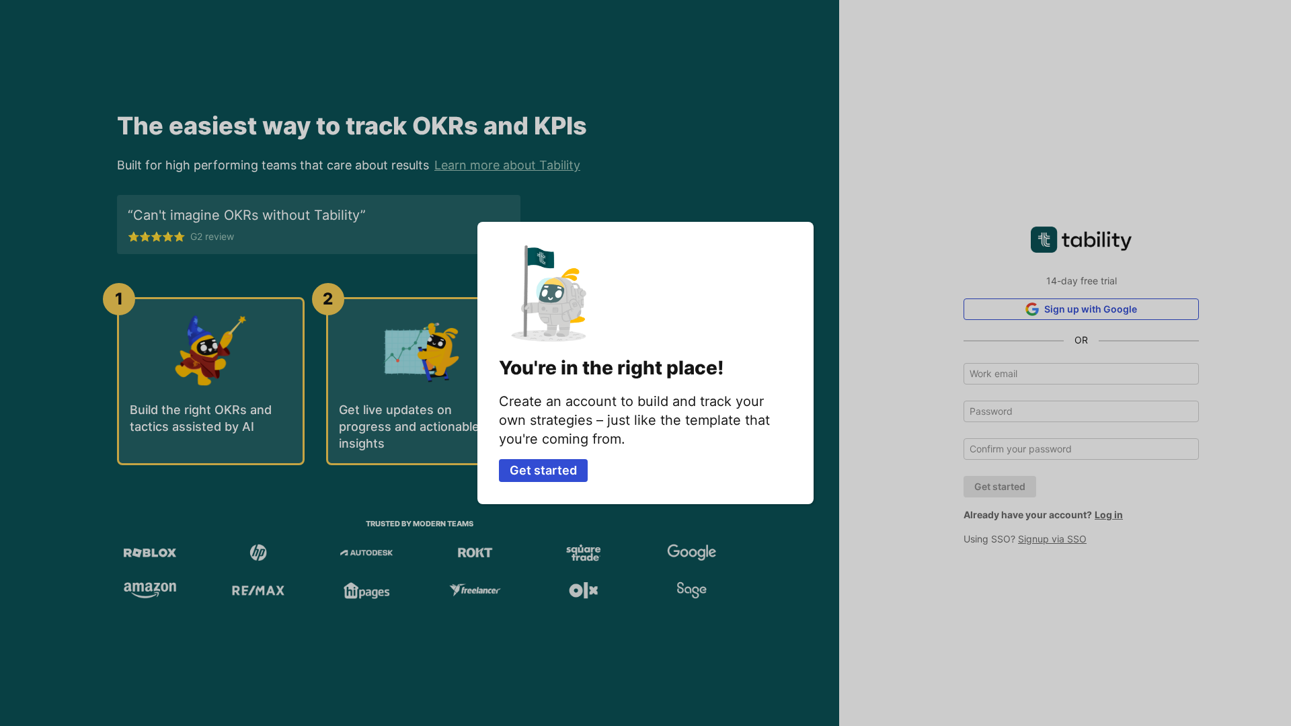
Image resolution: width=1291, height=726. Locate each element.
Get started (543, 470)
